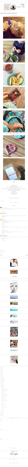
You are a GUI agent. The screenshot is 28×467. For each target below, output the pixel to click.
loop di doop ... (2, 392)
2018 (1, 374)
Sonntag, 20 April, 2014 (4, 213)
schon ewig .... (2, 388)
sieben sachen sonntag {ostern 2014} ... (5, 394)
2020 (1, 372)
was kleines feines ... (3, 395)
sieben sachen (10, 12)
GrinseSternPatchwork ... (3, 399)
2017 (1, 375)
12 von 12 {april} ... (3, 401)
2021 (1, 371)
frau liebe (16, 192)
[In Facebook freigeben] (16, 202)
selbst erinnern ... (3, 386)
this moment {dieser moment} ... (4, 407)
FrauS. (3, 219)
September (3, 381)
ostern (5, 12)
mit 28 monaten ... (3, 387)
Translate (14, 456)
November (3, 379)
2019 (1, 373)
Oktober (2, 380)
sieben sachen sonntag (14, 12)
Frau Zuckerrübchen (5, 235)
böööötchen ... (2, 406)
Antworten (3, 211)
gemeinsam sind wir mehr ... (4, 393)
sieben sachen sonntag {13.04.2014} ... (5, 400)
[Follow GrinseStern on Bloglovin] (14, 287)
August (2, 382)
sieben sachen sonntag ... (3, 405)
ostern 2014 (7, 12)
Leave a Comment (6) (11, 202)
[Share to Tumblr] (18, 202)
